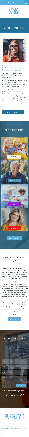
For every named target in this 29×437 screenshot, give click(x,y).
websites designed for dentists (16, 430)
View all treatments (15, 238)
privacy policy (20, 395)
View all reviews (15, 319)
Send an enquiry (14, 112)
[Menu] (26, 2)
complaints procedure (19, 428)
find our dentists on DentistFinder (8, 428)
